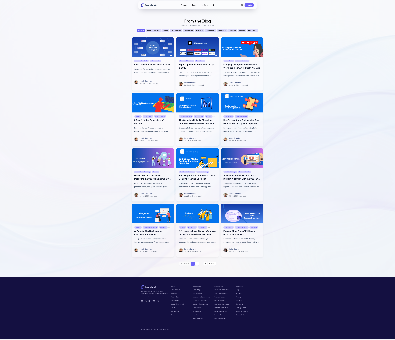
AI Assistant (175, 300)
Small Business (198, 318)
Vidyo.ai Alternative (221, 293)
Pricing (238, 297)
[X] (146, 301)
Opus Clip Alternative (221, 290)
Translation (175, 297)
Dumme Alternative (220, 315)
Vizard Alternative (220, 297)
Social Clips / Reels (177, 304)
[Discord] (153, 301)
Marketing (196, 290)
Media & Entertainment (200, 304)
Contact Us (239, 304)
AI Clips (173, 308)
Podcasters (197, 308)
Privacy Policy (241, 308)
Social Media (197, 293)
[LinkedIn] (149, 301)
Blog (237, 290)
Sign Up (249, 5)
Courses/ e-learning (200, 300)
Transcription (175, 290)
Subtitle (173, 315)
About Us (239, 293)
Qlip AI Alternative (220, 318)
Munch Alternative (220, 311)
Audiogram (175, 311)
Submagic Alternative (221, 304)
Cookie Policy (241, 315)
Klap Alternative (219, 300)
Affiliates (239, 300)
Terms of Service (242, 311)
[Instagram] (157, 301)
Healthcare (196, 315)
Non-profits (197, 311)
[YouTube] (142, 301)
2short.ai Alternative (221, 308)
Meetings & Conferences (201, 297)
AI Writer (174, 293)
